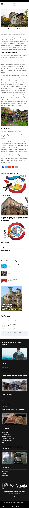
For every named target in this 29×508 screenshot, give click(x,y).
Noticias (3, 254)
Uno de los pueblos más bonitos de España (14, 376)
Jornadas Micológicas (7, 440)
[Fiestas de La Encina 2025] (4, 266)
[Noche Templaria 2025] (4, 281)
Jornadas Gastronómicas (8, 438)
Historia (4, 473)
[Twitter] (14, 496)
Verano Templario (5, 242)
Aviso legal (14, 506)
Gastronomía (5, 406)
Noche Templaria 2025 (13, 279)
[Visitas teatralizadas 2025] (4, 273)
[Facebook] (10, 496)
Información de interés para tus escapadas (11, 343)
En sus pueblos (5, 369)
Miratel (20, 503)
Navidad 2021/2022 (5, 195)
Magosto (4, 442)
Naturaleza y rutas (5, 252)
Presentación (5, 471)
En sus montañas (6, 371)
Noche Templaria (6, 434)
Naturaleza (4, 400)
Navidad (4, 444)
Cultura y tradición (5, 250)
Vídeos (2, 256)
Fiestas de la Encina (6, 436)
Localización (5, 475)
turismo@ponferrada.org (14, 493)
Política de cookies (22, 506)
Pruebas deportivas (6, 404)
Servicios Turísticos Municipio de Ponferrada (12, 447)
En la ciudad (5, 367)
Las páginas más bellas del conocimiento (14, 409)
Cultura (3, 398)
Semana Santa (5, 432)
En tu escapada (5, 373)
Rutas (3, 402)
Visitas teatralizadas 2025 (14, 271)
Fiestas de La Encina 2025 (14, 264)
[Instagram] (18, 496)
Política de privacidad (6, 506)
